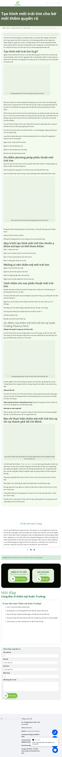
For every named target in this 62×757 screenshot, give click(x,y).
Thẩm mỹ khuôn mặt (16, 28)
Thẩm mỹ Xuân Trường (28, 464)
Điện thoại (6, 673)
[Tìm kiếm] (47, 3)
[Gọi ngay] (53, 3)
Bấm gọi (45, 579)
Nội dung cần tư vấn (9, 680)
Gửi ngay (12, 696)
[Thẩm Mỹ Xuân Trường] (17, 3)
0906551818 (29, 727)
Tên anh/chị (7, 652)
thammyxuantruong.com (33, 731)
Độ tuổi (5, 659)
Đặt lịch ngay (21, 579)
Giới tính (6, 666)
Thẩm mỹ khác (26, 28)
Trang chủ (7, 28)
